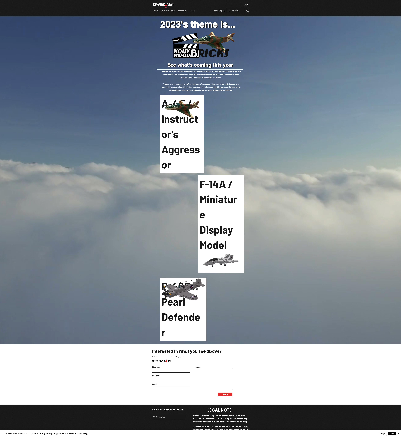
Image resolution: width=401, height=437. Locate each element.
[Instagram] (156, 361)
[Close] (398, 433)
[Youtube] (153, 361)
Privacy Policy (82, 434)
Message (198, 367)
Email (154, 384)
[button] (219, 10)
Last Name (156, 375)
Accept (392, 434)
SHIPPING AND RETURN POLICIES (168, 409)
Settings (382, 434)
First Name (156, 367)
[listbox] (219, 10)
